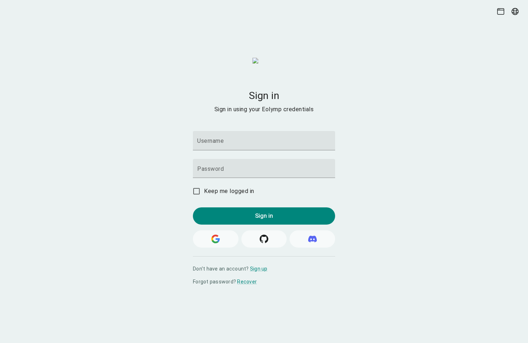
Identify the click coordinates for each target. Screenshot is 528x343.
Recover (247, 282)
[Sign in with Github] (264, 239)
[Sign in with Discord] (312, 239)
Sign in (264, 215)
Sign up (259, 269)
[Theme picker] (501, 11)
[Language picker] (515, 11)
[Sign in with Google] (215, 239)
